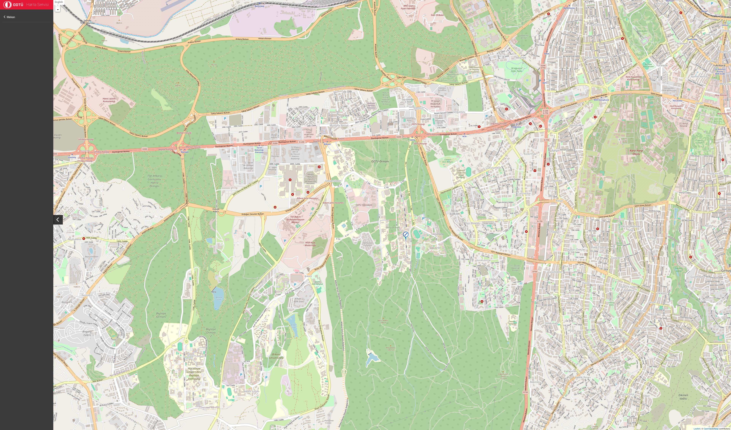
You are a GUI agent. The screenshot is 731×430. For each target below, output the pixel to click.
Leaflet (697, 428)
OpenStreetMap (711, 428)
